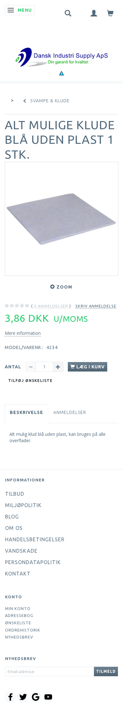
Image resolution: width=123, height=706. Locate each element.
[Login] (94, 13)
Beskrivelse (26, 412)
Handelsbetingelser (35, 539)
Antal (13, 366)
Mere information (23, 333)
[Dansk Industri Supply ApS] (61, 47)
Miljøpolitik (23, 505)
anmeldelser (51, 306)
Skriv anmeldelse (95, 306)
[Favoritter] (81, 12)
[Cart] (110, 13)
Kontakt (18, 573)
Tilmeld (106, 671)
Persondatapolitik (33, 562)
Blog (12, 516)
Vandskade (21, 551)
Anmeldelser (69, 412)
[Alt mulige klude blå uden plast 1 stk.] (61, 219)
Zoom (64, 286)
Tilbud (14, 494)
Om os (14, 528)
